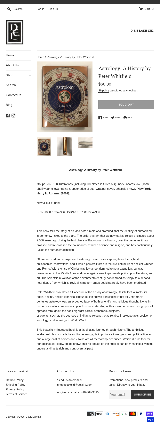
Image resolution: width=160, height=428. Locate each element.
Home (10, 55)
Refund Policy (15, 380)
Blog (9, 105)
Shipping (103, 90)
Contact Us (13, 95)
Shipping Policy (15, 384)
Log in (40, 8)
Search (11, 85)
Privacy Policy (15, 389)
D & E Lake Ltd (34, 416)
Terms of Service (17, 394)
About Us (12, 65)
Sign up (53, 8)
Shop (18, 75)
